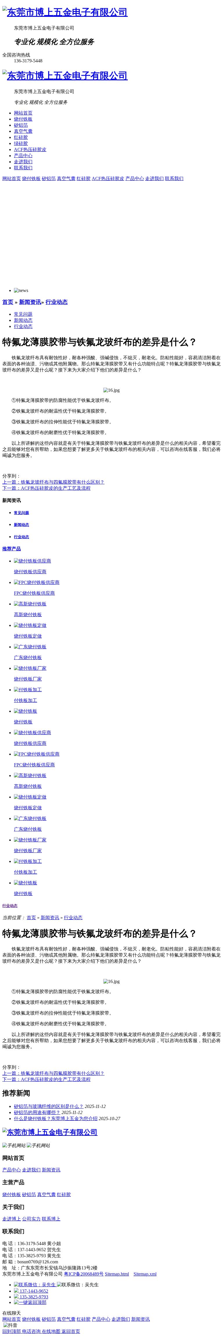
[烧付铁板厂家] (30, 668)
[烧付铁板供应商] (32, 560)
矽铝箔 (21, 125)
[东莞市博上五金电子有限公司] (65, 12)
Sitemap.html (117, 1273)
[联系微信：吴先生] (35, 1284)
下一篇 (46, 488)
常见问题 (23, 314)
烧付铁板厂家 (28, 678)
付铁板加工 (25, 700)
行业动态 (57, 302)
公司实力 (31, 1218)
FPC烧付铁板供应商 (34, 593)
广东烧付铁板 (28, 657)
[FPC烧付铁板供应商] (37, 582)
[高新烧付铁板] (30, 603)
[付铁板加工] (28, 689)
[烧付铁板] (25, 711)
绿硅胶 (21, 143)
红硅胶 (21, 137)
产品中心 (23, 155)
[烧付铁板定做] (30, 625)
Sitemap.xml (145, 1273)
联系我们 (23, 167)
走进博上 (11, 1218)
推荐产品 (11, 548)
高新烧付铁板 (28, 614)
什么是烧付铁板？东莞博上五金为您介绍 (56, 1118)
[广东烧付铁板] (30, 646)
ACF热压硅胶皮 (30, 149)
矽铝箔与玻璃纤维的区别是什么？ (49, 1106)
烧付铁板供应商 (30, 571)
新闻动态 (23, 320)
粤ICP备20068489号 (84, 1273)
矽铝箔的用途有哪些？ (37, 1112)
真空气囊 (23, 131)
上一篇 (53, 482)
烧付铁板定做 (28, 636)
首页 (7, 302)
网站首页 (23, 112)
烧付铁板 (23, 119)
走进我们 (23, 161)
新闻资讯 (30, 302)
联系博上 (51, 1218)
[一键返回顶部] (30, 1302)
